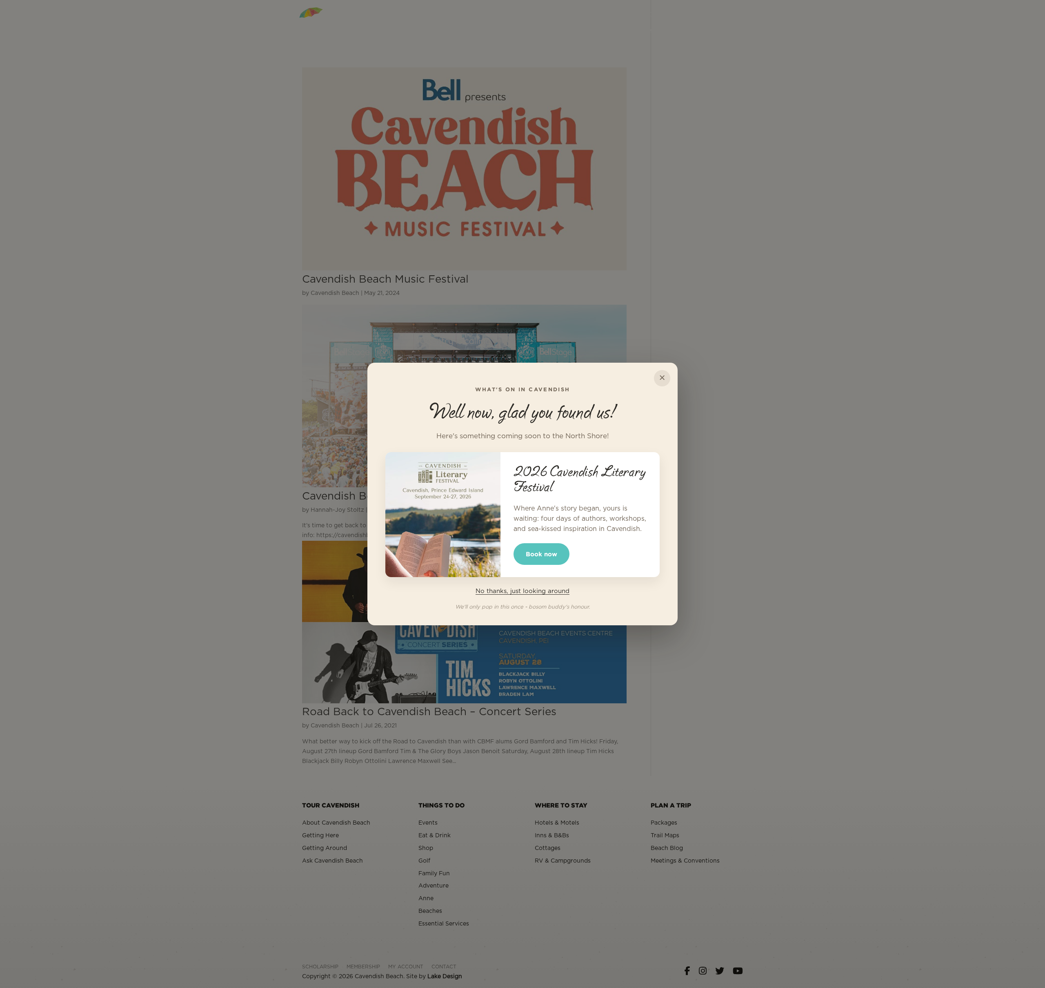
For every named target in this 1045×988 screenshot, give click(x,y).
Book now (541, 554)
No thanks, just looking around (522, 591)
